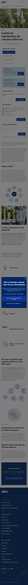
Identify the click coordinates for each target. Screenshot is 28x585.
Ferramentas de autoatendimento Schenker (14, 298)
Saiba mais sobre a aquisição (13, 303)
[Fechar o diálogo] (25, 278)
